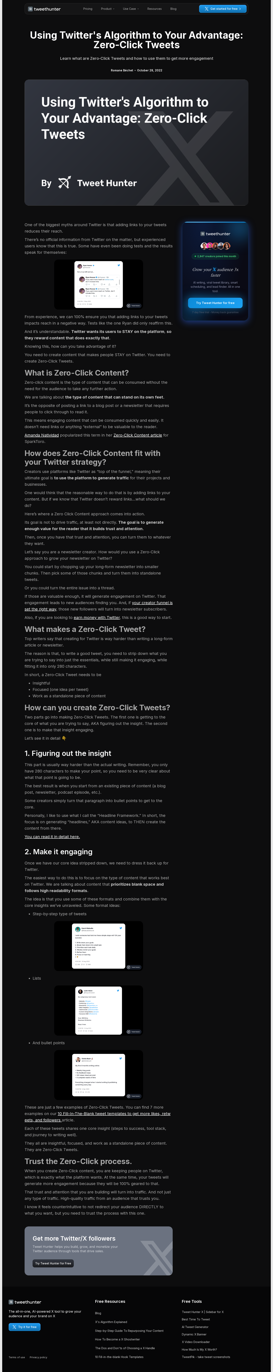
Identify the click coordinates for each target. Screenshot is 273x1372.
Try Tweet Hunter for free (215, 303)
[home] (44, 8)
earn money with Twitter (97, 617)
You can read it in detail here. (52, 836)
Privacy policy (38, 1357)
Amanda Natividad (42, 435)
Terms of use (17, 1357)
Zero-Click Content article (138, 435)
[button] (107, 9)
